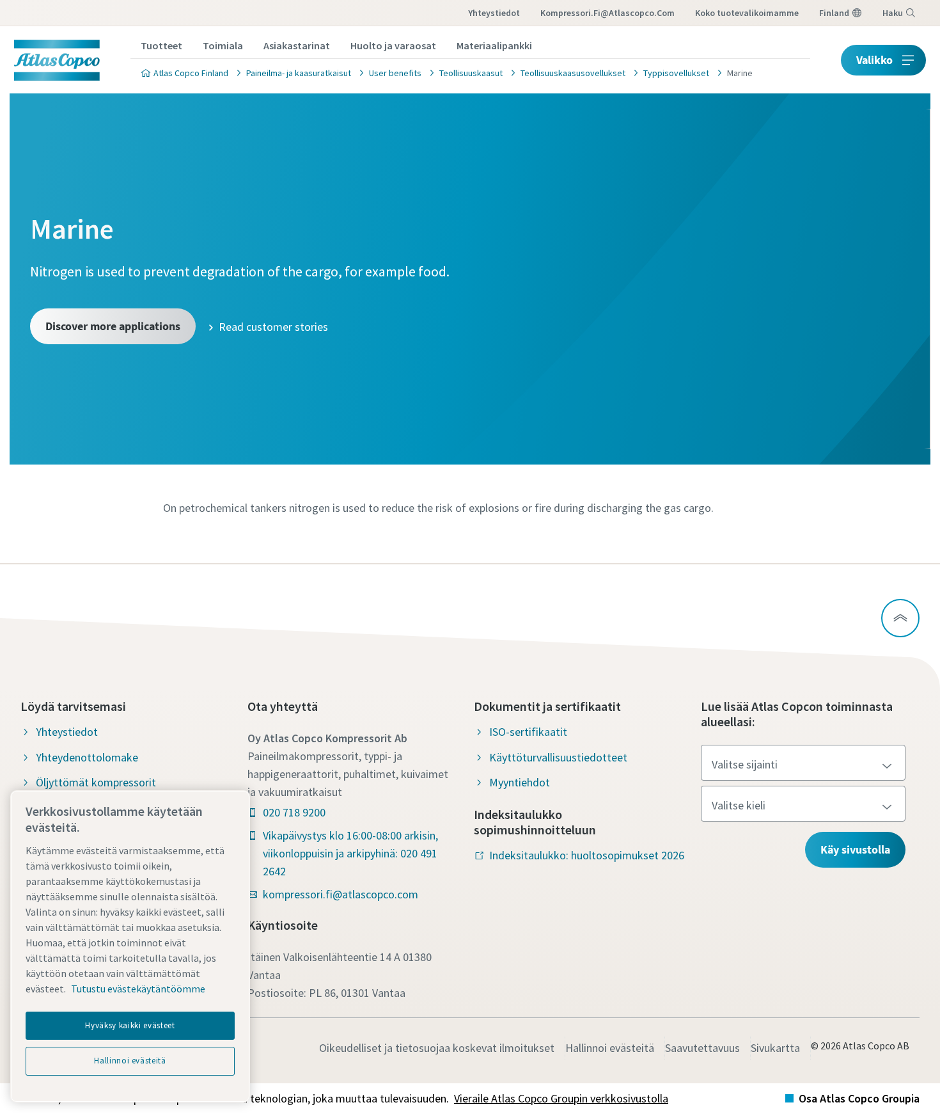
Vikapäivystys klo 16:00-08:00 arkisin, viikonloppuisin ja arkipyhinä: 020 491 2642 (350, 853)
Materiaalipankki (494, 45)
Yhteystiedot (494, 13)
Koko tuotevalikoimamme (747, 13)
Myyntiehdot (519, 782)
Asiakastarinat (296, 45)
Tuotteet (161, 45)
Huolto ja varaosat (393, 45)
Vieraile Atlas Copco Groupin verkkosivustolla (561, 1098)
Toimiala (223, 45)
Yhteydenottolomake (87, 757)
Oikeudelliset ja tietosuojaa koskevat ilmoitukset (436, 1047)
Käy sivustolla (855, 849)
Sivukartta (775, 1047)
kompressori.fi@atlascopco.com (607, 13)
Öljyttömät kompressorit (96, 782)
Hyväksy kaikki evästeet (130, 1025)
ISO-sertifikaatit (528, 731)
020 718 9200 (294, 812)
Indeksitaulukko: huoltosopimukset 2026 (586, 855)
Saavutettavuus (702, 1047)
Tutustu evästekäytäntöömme (138, 988)
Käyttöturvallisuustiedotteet (558, 757)
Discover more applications (112, 326)
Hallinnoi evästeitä (609, 1047)
